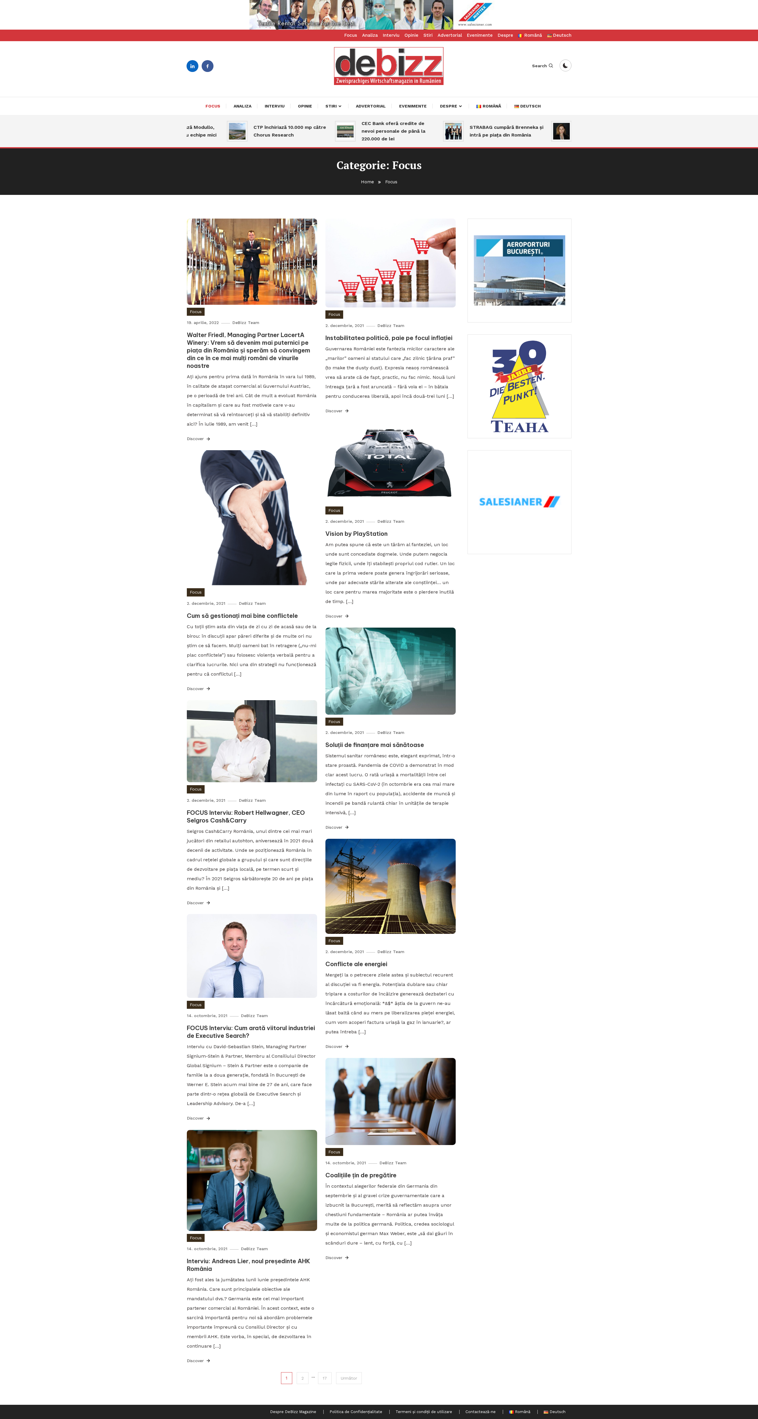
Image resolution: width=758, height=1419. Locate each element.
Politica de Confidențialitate (356, 1412)
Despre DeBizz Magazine (293, 1412)
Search (539, 65)
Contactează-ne (480, 1412)
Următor (349, 1378)
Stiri (428, 35)
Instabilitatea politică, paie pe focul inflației (388, 337)
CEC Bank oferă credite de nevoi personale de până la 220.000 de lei (354, 131)
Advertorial (450, 35)
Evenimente (480, 35)
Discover (196, 438)
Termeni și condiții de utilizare (424, 1412)
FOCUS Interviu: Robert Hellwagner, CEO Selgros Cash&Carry (246, 816)
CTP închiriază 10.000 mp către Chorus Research (250, 131)
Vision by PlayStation (356, 533)
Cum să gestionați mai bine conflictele (242, 615)
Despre (505, 35)
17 (325, 1378)
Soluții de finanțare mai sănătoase (374, 744)
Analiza (370, 35)
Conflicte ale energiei (356, 964)
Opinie (411, 35)
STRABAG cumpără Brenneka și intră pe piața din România (467, 131)
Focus (350, 35)
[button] (379, 15)
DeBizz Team (245, 322)
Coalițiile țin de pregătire (360, 1175)
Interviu (391, 35)
